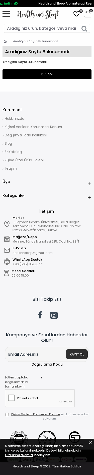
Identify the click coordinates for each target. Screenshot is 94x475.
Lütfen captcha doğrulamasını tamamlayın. (16, 382)
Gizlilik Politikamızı (19, 455)
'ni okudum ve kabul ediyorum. (49, 416)
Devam (47, 74)
